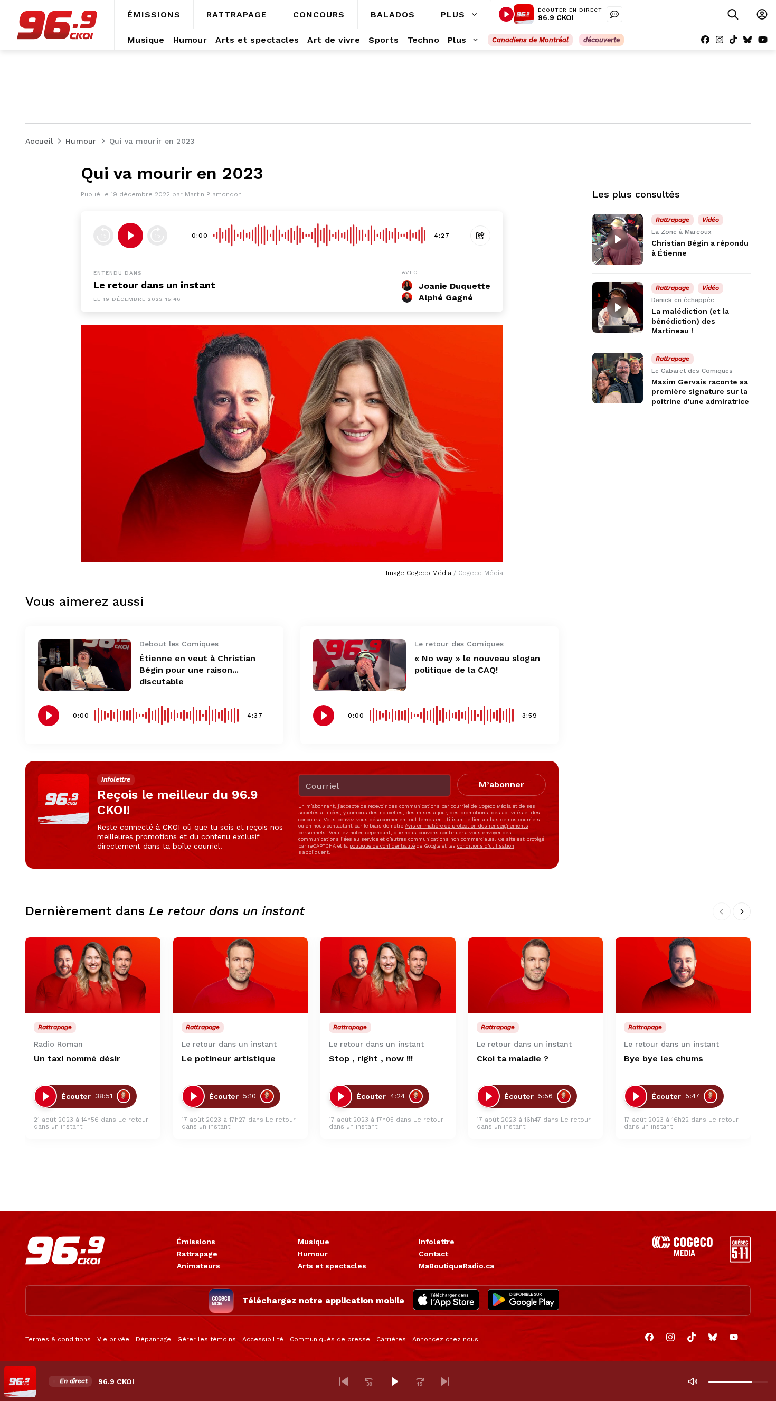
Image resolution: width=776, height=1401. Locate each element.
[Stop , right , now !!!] (388, 975)
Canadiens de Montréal (530, 40)
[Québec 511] (740, 1260)
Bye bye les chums (663, 1059)
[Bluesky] (747, 40)
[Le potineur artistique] (240, 975)
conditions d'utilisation (485, 846)
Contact (433, 1253)
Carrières (391, 1339)
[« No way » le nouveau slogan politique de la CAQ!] (359, 665)
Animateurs (198, 1266)
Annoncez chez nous (445, 1339)
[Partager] (480, 235)
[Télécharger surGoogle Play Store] (523, 1300)
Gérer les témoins (206, 1339)
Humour (313, 1253)
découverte (601, 40)
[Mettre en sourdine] (692, 1381)
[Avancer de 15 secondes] (157, 235)
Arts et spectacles (332, 1266)
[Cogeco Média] (682, 1253)
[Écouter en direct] (506, 14)
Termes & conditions (58, 1339)
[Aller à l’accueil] (57, 25)
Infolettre (437, 1241)
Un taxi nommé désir (77, 1059)
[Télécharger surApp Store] (446, 1300)
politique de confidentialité (382, 846)
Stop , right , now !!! (371, 1059)
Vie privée (113, 1339)
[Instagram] (719, 40)
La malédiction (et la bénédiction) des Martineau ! (690, 320)
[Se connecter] (761, 14)
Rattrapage (197, 1253)
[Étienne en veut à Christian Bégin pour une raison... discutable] (84, 665)
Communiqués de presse (330, 1339)
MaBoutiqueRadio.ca (456, 1266)
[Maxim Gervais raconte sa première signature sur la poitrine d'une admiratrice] (617, 378)
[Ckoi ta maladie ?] (535, 975)
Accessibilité (262, 1339)
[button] (343, 1381)
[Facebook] (705, 40)
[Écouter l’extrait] (130, 235)
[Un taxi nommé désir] (92, 975)
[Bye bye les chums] (683, 975)
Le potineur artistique (229, 1059)
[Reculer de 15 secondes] (103, 235)
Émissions (196, 1241)
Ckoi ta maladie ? (512, 1059)
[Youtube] (763, 40)
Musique (313, 1241)
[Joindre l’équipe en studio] (614, 14)
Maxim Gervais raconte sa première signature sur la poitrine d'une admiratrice (700, 391)
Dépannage (153, 1339)
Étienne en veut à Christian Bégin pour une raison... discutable (197, 670)
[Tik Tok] (733, 40)
